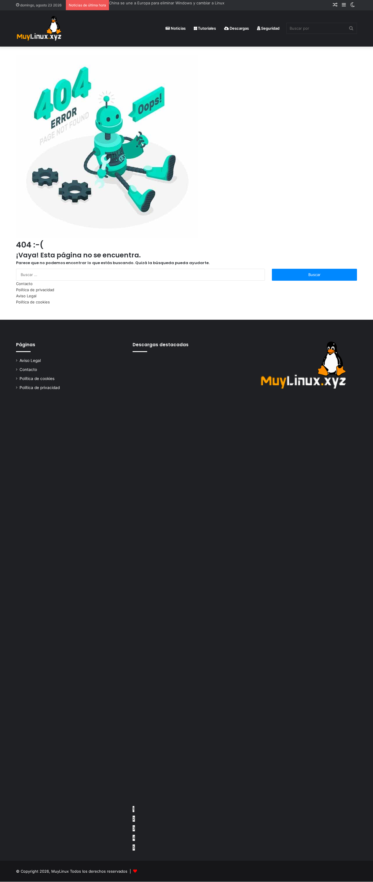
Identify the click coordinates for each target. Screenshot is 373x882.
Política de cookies (33, 302)
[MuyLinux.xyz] (39, 28)
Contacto (24, 283)
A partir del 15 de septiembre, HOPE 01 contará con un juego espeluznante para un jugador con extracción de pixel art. (217, 3)
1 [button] (133, 809)
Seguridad (269, 28)
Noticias (178, 28)
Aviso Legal (26, 296)
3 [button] (134, 828)
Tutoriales (206, 28)
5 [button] (134, 847)
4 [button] (134, 837)
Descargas (239, 28)
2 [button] (134, 818)
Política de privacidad (35, 289)
